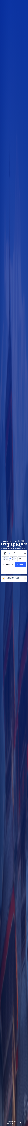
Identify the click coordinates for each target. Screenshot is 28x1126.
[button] (25, 2)
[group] (6, 558)
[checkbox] (24, 553)
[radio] (4, 553)
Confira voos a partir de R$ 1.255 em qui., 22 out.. (13, 548)
